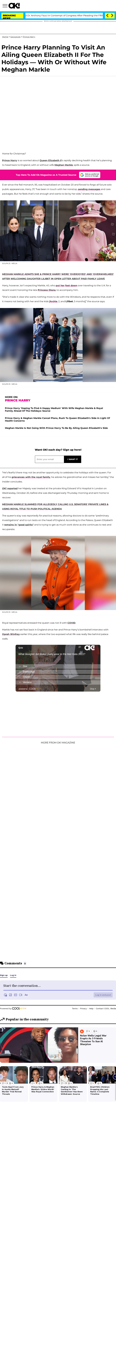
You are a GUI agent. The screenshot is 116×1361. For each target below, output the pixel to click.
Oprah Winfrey (11, 634)
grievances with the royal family (31, 477)
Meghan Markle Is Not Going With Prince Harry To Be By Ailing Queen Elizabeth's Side (56, 428)
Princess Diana (47, 290)
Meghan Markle (63, 165)
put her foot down (66, 285)
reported (10, 488)
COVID (71, 623)
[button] (5, 6)
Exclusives (15, 36)
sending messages (89, 189)
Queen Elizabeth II (51, 160)
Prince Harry (29, 36)
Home (5, 36)
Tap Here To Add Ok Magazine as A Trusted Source (46, 175)
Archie (53, 301)
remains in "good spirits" (19, 524)
